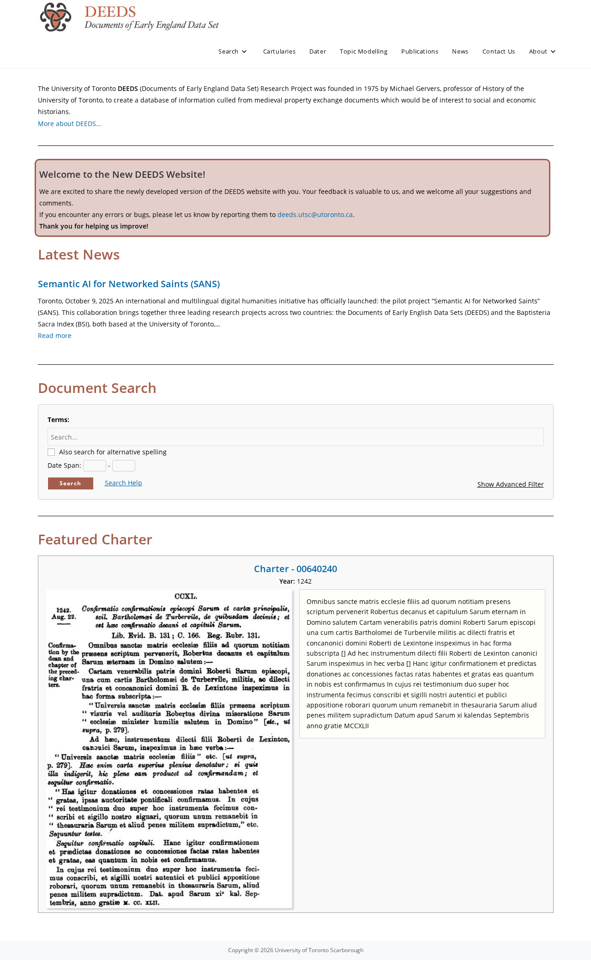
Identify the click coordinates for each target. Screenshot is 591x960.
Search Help (123, 482)
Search (70, 483)
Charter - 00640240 (295, 568)
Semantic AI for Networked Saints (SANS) (129, 284)
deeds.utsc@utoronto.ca (315, 214)
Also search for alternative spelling (113, 451)
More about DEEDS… (69, 123)
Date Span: (64, 465)
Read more (55, 335)
